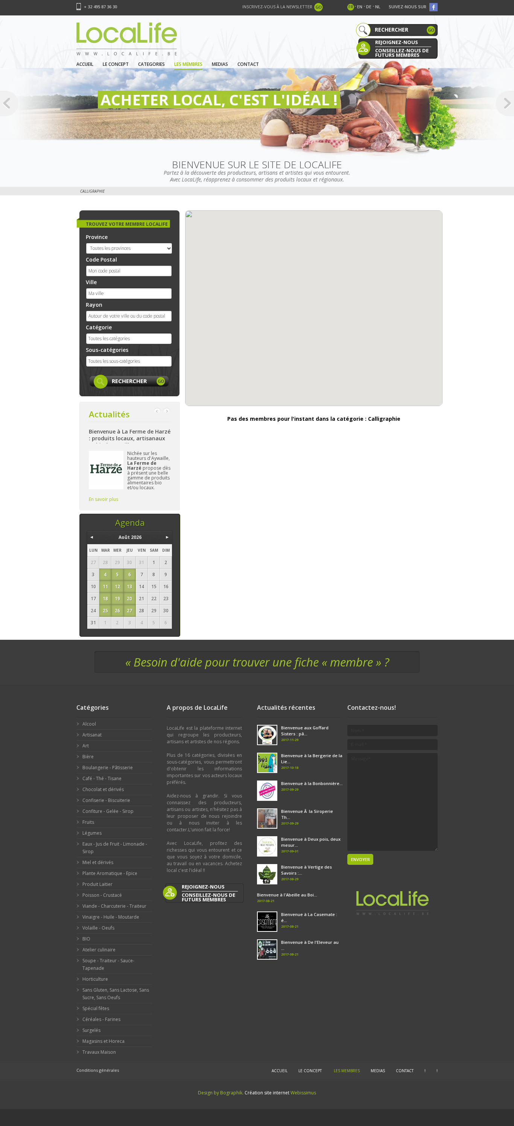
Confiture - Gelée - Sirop (108, 811)
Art (85, 746)
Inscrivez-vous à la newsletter (277, 6)
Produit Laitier (97, 884)
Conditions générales (97, 1070)
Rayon (94, 304)
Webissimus (303, 1092)
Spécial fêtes (95, 1008)
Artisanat (92, 735)
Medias (220, 64)
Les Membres (188, 64)
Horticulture (95, 979)
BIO (86, 939)
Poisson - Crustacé (102, 895)
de (368, 6)
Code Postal (101, 259)
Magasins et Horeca (103, 1041)
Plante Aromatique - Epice (109, 873)
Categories (151, 64)
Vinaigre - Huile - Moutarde (110, 917)
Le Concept (116, 64)
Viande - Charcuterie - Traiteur (114, 906)
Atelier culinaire (99, 949)
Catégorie (99, 327)
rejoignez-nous (396, 42)
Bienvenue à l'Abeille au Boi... (287, 895)
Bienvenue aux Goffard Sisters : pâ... (304, 730)
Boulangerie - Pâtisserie (107, 767)
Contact (248, 64)
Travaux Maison (99, 1052)
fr (350, 6)
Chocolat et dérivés (103, 789)
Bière (88, 756)
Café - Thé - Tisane (102, 778)
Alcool (89, 724)
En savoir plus (103, 499)
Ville (91, 282)
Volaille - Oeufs (98, 928)
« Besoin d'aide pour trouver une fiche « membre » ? (257, 662)
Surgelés (91, 1030)
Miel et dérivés (97, 862)
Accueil (84, 64)
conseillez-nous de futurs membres (402, 52)
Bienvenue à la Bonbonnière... (312, 783)
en (359, 6)
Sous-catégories (107, 349)
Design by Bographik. (220, 1092)
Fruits (88, 822)
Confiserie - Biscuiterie (106, 800)
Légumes (92, 833)
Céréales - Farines (101, 1019)
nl (377, 6)
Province (97, 236)
